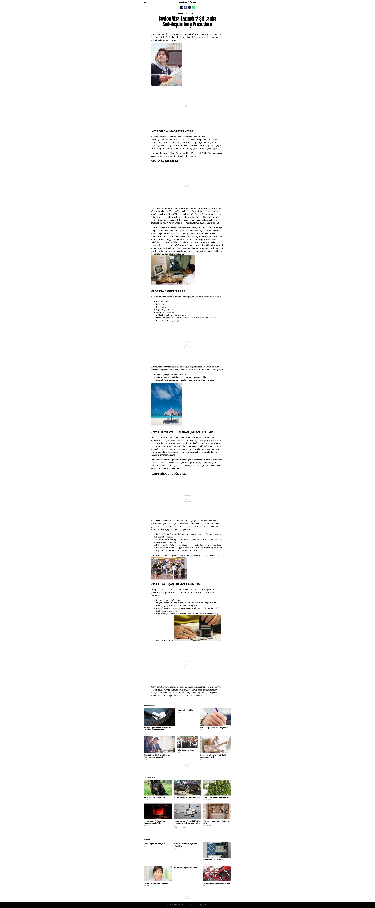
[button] (145, 2)
